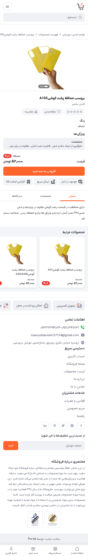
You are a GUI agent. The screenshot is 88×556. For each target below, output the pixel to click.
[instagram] (72, 425)
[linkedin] (45, 425)
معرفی (72, 196)
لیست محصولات (74, 371)
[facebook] (81, 425)
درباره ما (79, 379)
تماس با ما (77, 387)
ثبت (10, 446)
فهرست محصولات (48, 34)
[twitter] (63, 425)
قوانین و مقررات (74, 401)
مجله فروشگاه (76, 364)
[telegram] (54, 425)
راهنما (81, 416)
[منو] (7, 6)
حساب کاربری (76, 356)
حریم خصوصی (76, 408)
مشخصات (45, 196)
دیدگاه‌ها (17, 196)
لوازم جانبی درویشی (73, 34)
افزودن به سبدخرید (44, 171)
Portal (32, 539)
